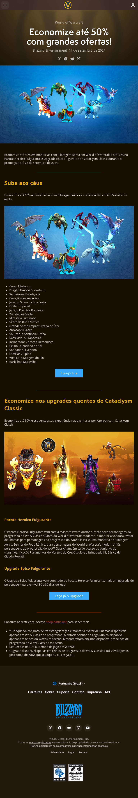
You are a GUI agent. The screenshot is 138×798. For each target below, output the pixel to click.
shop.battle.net (56, 622)
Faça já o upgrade (69, 595)
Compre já (69, 373)
